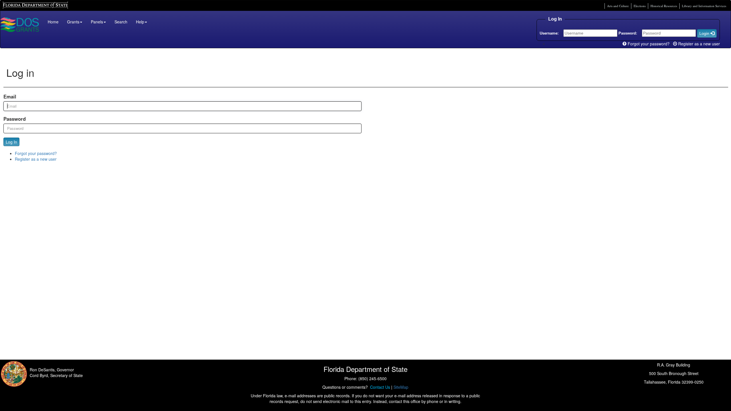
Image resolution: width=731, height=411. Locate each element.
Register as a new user (698, 44)
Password (14, 118)
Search (121, 22)
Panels (97, 22)
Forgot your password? (648, 44)
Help (140, 22)
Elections (640, 6)
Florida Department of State (26, 4)
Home (53, 22)
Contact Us (379, 387)
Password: (627, 33)
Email (9, 96)
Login (704, 33)
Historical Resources (663, 6)
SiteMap (400, 387)
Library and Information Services (704, 6)
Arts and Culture (618, 6)
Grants (73, 22)
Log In (11, 142)
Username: (549, 33)
